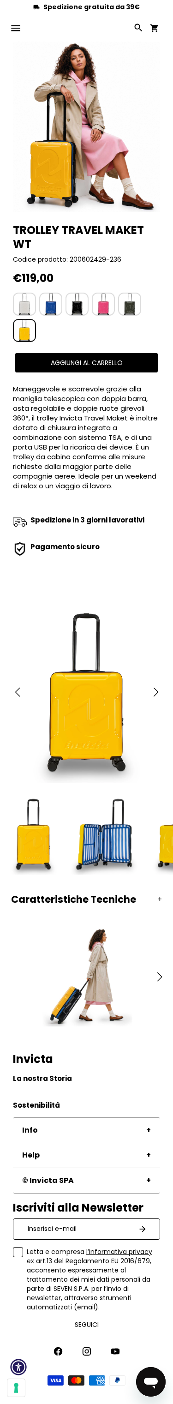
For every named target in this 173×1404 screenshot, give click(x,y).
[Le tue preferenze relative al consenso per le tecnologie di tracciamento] (16, 1388)
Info (30, 1130)
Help (31, 1155)
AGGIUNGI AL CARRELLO (87, 362)
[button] (17, 692)
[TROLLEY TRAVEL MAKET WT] (24, 304)
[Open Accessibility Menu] (18, 1367)
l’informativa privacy (119, 1251)
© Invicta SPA (48, 1180)
